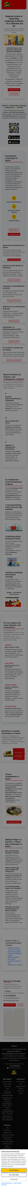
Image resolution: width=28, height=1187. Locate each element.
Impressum (4, 1184)
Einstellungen (14, 1179)
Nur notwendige (14, 1174)
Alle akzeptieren (14, 1170)
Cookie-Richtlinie (17, 1183)
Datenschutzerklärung (6, 1183)
